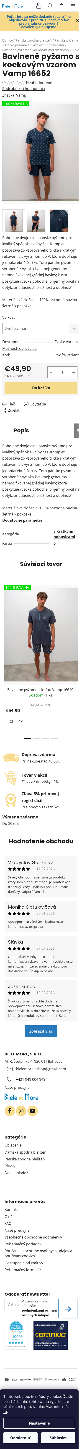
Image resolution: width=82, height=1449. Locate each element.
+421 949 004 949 (30, 1079)
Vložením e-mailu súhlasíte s (40, 1308)
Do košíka (41, 387)
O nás (9, 1216)
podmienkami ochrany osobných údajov (40, 1312)
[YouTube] (32, 1111)
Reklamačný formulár (23, 1269)
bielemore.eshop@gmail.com (41, 1068)
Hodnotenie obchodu (41, 841)
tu (5, 1411)
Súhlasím (58, 1437)
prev (4, 619)
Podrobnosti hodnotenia (23, 88)
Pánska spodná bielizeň (25, 1159)
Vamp (21, 95)
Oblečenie (13, 1145)
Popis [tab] (21, 430)
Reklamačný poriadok (23, 1244)
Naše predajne (17, 1087)
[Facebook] (10, 1111)
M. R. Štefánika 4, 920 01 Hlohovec (33, 1061)
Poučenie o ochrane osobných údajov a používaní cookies (38, 1253)
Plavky (10, 1165)
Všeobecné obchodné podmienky (33, 1237)
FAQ (8, 1223)
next (77, 619)
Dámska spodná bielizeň (25, 1152)
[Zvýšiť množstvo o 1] (73, 372)
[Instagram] (21, 1111)
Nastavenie (39, 1423)
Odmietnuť (20, 1437)
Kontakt (11, 1209)
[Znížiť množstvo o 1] (51, 372)
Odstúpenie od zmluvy (24, 1262)
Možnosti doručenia (19, 348)
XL (12, 721)
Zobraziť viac (41, 1031)
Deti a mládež (16, 1172)
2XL (21, 721)
